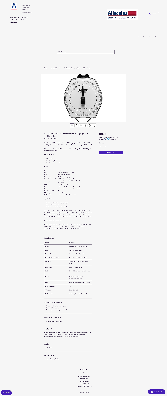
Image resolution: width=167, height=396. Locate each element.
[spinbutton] (102, 146)
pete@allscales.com (27, 12)
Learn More (113, 139)
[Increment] (105, 146)
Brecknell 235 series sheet (61, 149)
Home (46, 68)
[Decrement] (100, 146)
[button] (159, 13)
